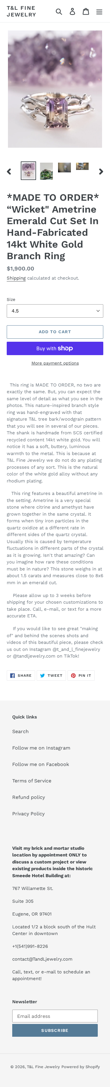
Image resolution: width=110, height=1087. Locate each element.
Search (20, 731)
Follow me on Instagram (41, 748)
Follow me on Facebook (40, 764)
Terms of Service (31, 781)
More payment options (55, 363)
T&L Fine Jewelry (21, 11)
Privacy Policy (28, 814)
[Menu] (99, 11)
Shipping (16, 278)
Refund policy (28, 797)
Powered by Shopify (80, 1066)
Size (11, 299)
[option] (28, 171)
